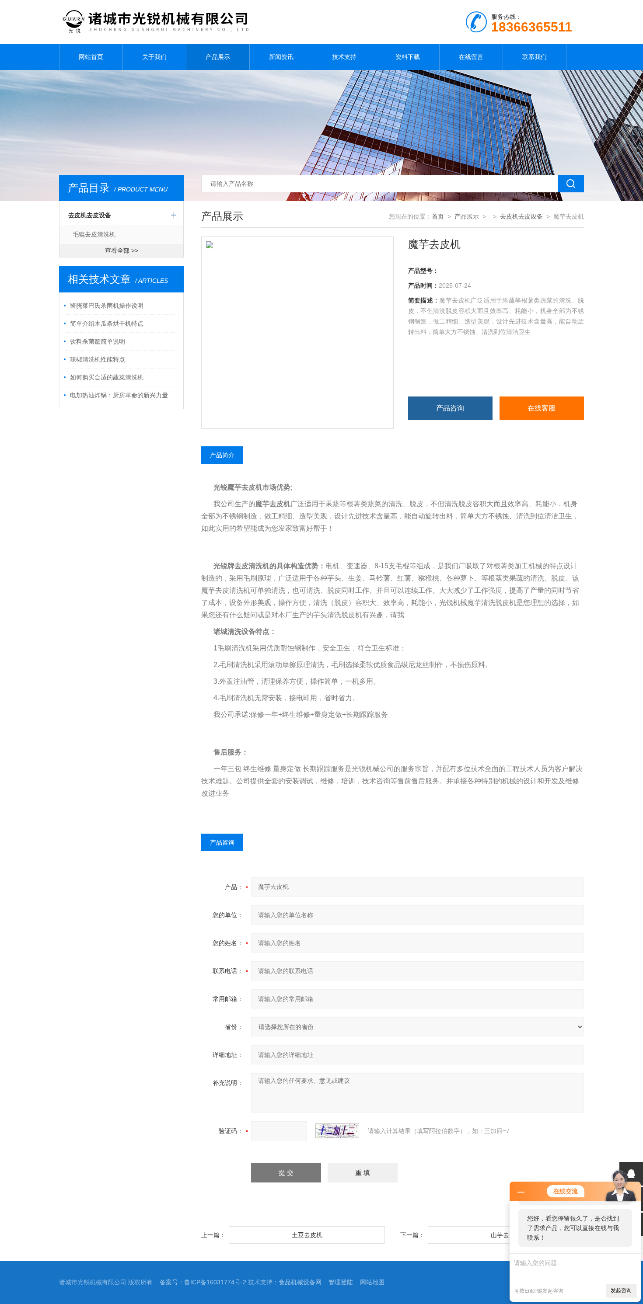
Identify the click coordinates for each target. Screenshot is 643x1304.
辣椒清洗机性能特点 (97, 359)
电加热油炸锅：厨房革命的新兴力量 (119, 395)
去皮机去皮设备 (89, 215)
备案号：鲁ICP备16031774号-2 (203, 1282)
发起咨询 (621, 1290)
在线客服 (542, 408)
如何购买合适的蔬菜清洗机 (106, 377)
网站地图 (372, 1282)
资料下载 (407, 56)
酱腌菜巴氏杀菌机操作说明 (106, 305)
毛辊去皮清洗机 (94, 234)
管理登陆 (340, 1282)
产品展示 (218, 56)
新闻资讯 (281, 56)
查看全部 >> (121, 250)
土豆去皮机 (307, 1234)
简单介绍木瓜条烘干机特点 (106, 323)
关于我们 (154, 56)
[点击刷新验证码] (337, 1130)
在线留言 (471, 56)
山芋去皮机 (506, 1234)
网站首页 (91, 56)
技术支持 (344, 56)
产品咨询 (450, 408)
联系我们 (534, 56)
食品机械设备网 (300, 1282)
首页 (438, 216)
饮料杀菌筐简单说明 (97, 341)
